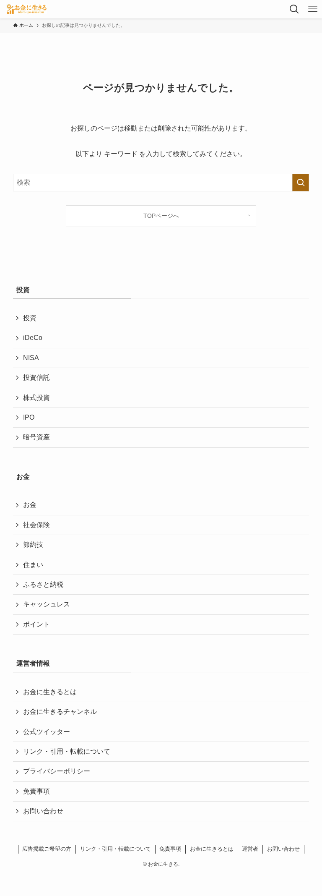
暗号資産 (36, 437)
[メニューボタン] (313, 9)
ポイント (36, 624)
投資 (29, 317)
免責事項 (36, 791)
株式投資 (36, 397)
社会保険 (36, 524)
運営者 (250, 849)
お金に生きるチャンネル (60, 711)
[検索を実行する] (300, 182)
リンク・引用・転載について (66, 751)
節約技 (33, 544)
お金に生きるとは (50, 691)
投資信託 (36, 377)
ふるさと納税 (43, 584)
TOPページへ (161, 215)
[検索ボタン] (294, 9)
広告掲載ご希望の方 (46, 849)
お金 (29, 504)
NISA (31, 357)
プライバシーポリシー (56, 771)
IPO (28, 417)
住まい (33, 564)
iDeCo (32, 337)
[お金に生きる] (26, 9)
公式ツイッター (46, 731)
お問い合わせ (43, 811)
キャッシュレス (46, 604)
